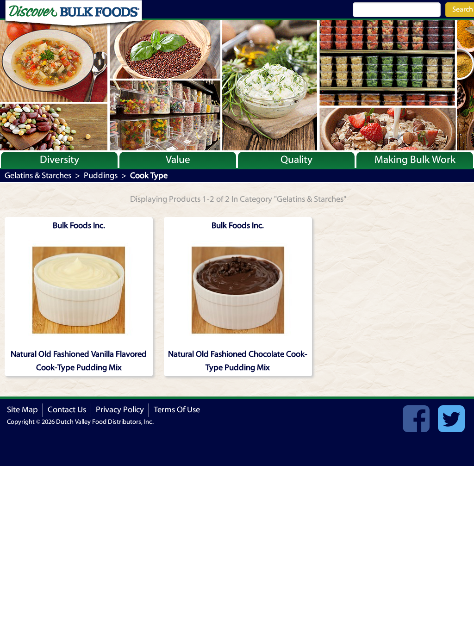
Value (178, 160)
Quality (296, 160)
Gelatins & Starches (38, 175)
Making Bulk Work (414, 160)
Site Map (22, 410)
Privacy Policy (120, 410)
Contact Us (67, 410)
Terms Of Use (177, 410)
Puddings (101, 175)
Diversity (59, 160)
